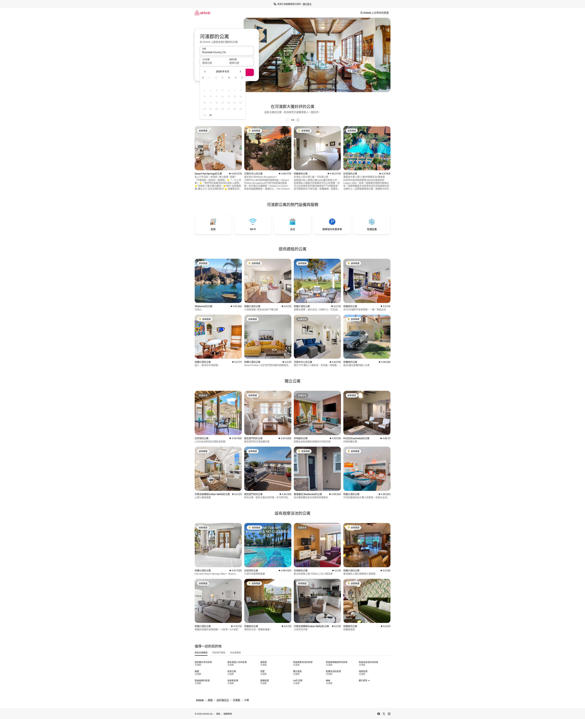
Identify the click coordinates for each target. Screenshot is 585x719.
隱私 (218, 713)
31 (211, 115)
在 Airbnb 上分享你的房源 (374, 12)
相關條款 (227, 713)
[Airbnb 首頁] (202, 13)
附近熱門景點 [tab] (218, 652)
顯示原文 (307, 4)
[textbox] (213, 63)
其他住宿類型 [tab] (201, 652)
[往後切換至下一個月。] (240, 72)
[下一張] (297, 120)
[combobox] (226, 52)
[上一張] (287, 120)
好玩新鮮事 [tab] (235, 652)
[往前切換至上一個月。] (205, 72)
